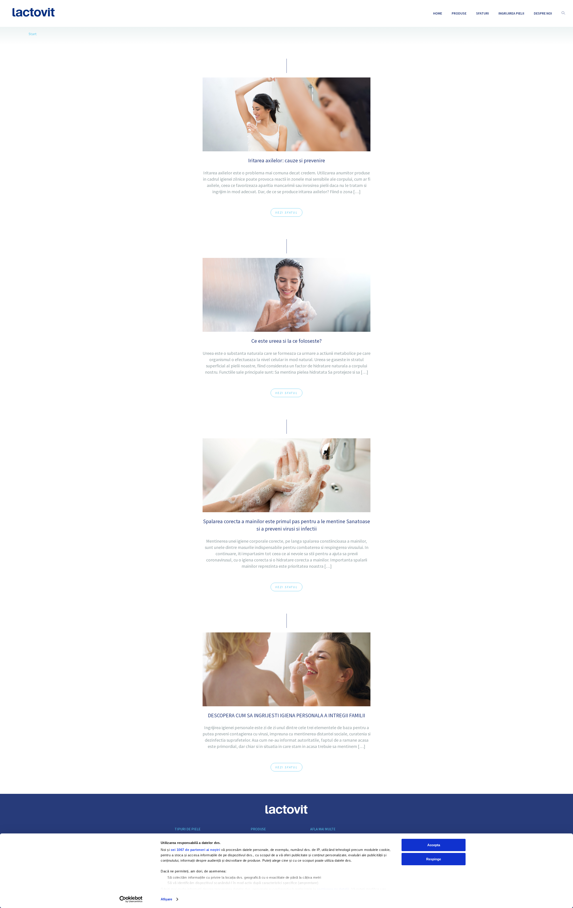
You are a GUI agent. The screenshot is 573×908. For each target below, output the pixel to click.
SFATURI (482, 13)
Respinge (433, 859)
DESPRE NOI (543, 13)
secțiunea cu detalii (333, 889)
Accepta (433, 845)
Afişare (166, 899)
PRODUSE (459, 13)
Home (437, 13)
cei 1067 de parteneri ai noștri (195, 850)
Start (33, 34)
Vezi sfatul (286, 212)
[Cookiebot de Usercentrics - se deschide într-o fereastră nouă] (131, 899)
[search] (563, 13)
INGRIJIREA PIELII (511, 13)
